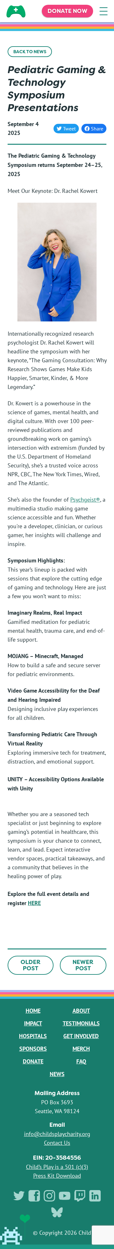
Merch (81, 1048)
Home (33, 1010)
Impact (33, 1023)
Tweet (69, 128)
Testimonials (81, 1023)
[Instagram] (49, 1195)
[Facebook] (34, 1195)
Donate (33, 1061)
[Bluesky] (57, 1212)
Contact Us (57, 1142)
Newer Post (83, 965)
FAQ (81, 1061)
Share (95, 129)
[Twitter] (19, 1195)
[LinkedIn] (95, 1195)
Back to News (29, 51)
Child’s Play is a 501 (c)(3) (57, 1166)
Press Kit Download (57, 1175)
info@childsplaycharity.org (57, 1133)
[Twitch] (80, 1195)
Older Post (31, 965)
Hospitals (33, 1036)
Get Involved (81, 1036)
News (57, 1074)
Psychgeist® (85, 499)
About (81, 1010)
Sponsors (33, 1048)
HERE (34, 903)
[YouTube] (64, 1195)
